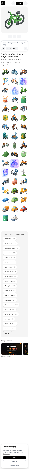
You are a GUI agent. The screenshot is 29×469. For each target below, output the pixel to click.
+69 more (7, 333)
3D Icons (16, 60)
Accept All (14, 457)
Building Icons (10, 276)
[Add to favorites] (14, 36)
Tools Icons (9, 262)
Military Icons (10, 281)
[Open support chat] (26, 3)
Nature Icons (10, 300)
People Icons (10, 253)
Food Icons (10, 239)
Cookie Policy (6, 454)
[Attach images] (3, 48)
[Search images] (13, 3)
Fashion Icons (10, 324)
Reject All (14, 461)
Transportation (20, 234)
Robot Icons (10, 291)
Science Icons (10, 295)
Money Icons (10, 286)
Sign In (19, 3)
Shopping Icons (11, 314)
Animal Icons (10, 243)
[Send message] (25, 48)
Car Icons (9, 319)
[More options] (19, 36)
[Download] (10, 36)
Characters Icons (11, 305)
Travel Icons (10, 309)
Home (6, 234)
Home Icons (10, 257)
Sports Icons (10, 267)
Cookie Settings (14, 465)
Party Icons (9, 328)
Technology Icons (11, 248)
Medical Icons (10, 272)
